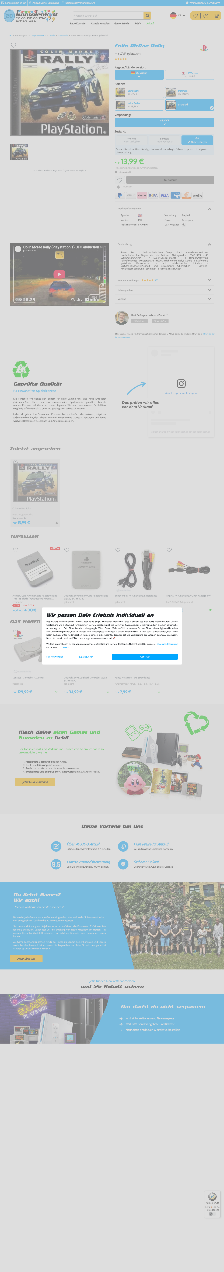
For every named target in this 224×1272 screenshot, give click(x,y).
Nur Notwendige (54, 656)
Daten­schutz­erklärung (167, 644)
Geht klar (144, 656)
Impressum (64, 647)
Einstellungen (86, 656)
